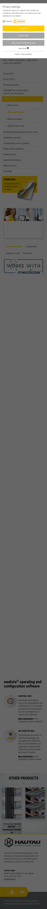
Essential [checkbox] (9, 21)
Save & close (23, 35)
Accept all (24, 28)
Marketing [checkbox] (20, 21)
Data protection (26, 54)
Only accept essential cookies (24, 43)
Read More (23, 48)
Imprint (17, 54)
